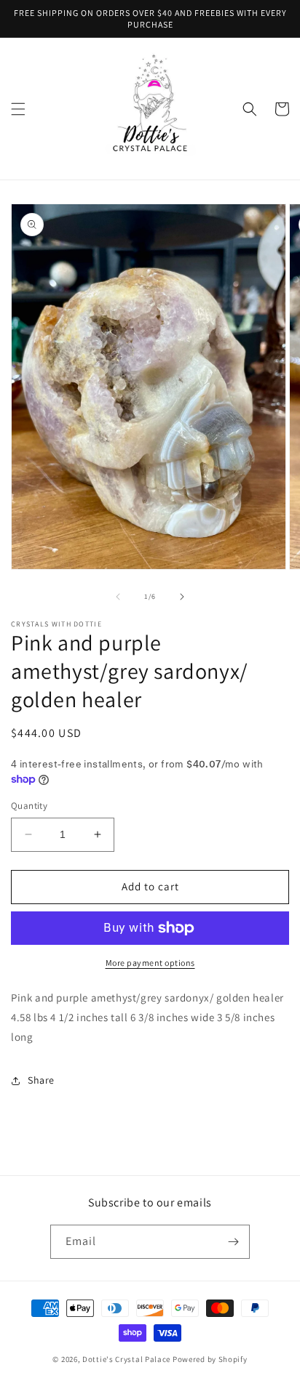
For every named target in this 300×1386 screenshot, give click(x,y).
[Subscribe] (233, 1242)
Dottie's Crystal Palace (126, 1359)
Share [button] (41, 1080)
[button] (18, 109)
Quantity (29, 805)
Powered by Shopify (210, 1359)
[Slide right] (182, 597)
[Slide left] (118, 597)
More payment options (150, 962)
